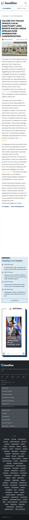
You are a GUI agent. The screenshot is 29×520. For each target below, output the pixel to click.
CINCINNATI (6, 451)
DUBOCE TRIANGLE (16, 458)
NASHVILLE (5, 482)
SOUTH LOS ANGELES (12, 502)
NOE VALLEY (5, 485)
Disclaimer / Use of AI (8, 426)
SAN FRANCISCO (21, 439)
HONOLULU (23, 468)
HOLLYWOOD (16, 468)
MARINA (23, 475)
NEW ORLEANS (13, 482)
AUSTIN (5, 446)
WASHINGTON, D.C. (9, 509)
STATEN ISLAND (23, 502)
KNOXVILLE (22, 470)
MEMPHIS (8, 477)
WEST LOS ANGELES (20, 509)
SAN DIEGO (5, 499)
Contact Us (5, 404)
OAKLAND (5, 441)
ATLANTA (23, 444)
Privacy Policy (6, 419)
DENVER (8, 456)
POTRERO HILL (8, 492)
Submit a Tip (6, 410)
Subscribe (5, 388)
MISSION (23, 480)
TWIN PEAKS (22, 504)
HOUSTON (6, 470)
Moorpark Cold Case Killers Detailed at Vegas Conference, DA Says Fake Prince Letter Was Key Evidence (15, 276)
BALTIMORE (12, 446)
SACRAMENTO (6, 497)
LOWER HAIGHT (8, 475)
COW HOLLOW (15, 453)
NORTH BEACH (13, 485)
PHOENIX (22, 487)
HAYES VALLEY (7, 468)
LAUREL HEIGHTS (14, 473)
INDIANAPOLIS (14, 470)
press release (6, 91)
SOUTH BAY (6, 439)
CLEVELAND (23, 451)
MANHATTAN (17, 475)
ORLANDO (7, 487)
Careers (4, 413)
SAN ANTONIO (24, 497)
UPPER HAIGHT (19, 506)
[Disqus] (14, 232)
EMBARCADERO (23, 461)
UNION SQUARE (10, 506)
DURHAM (25, 458)
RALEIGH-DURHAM (10, 494)
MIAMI (13, 477)
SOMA (4, 502)
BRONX (24, 446)
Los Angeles (5, 16)
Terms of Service (7, 423)
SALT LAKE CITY (14, 497)
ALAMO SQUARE (15, 444)
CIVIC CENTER (15, 451)
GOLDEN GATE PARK (20, 465)
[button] (4, 353)
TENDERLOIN (13, 504)
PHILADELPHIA (15, 487)
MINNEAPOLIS (15, 480)
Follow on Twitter (7, 391)
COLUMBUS (7, 453)
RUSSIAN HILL (20, 494)
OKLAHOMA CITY (23, 485)
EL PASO (16, 461)
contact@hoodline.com (7, 382)
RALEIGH (22, 492)
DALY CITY (23, 441)
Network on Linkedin (8, 397)
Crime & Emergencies (16, 16)
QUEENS (16, 492)
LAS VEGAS (5, 473)
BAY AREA (7, 444)
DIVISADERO (21, 456)
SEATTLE (25, 499)
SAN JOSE (14, 439)
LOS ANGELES (23, 473)
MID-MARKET (21, 477)
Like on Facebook (7, 394)
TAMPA (6, 504)
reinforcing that (7, 172)
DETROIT (14, 456)
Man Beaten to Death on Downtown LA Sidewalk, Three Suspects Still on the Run (15, 294)
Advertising (5, 416)
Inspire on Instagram (8, 400)
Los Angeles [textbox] (7, 8)
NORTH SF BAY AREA (14, 441)
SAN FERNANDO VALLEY (15, 499)
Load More (14, 300)
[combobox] (7, 8)
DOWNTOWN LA (6, 458)
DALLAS (23, 453)
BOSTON (18, 446)
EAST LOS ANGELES (7, 461)
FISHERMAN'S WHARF (9, 465)
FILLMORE (9, 463)
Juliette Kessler (8, 39)
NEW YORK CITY (23, 482)
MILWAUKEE (7, 480)
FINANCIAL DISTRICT (18, 463)
